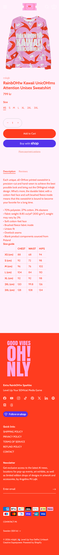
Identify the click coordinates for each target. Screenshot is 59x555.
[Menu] (5, 6)
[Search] (46, 7)
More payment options (29, 151)
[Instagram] (18, 397)
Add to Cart (29, 133)
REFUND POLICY (12, 446)
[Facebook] (4, 397)
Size (5, 102)
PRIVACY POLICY (12, 436)
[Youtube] (11, 397)
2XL (29, 107)
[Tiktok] (25, 397)
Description (9, 171)
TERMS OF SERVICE (14, 441)
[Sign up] (54, 489)
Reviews (23, 171)
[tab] (11, 171)
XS (4, 107)
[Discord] (4, 404)
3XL (36, 107)
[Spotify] (53, 397)
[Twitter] (39, 397)
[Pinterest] (32, 397)
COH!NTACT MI (10, 521)
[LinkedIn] (46, 397)
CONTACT (8, 451)
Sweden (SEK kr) (10, 531)
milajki (6, 77)
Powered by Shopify (32, 542)
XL (23, 107)
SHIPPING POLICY (13, 431)
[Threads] (11, 404)
